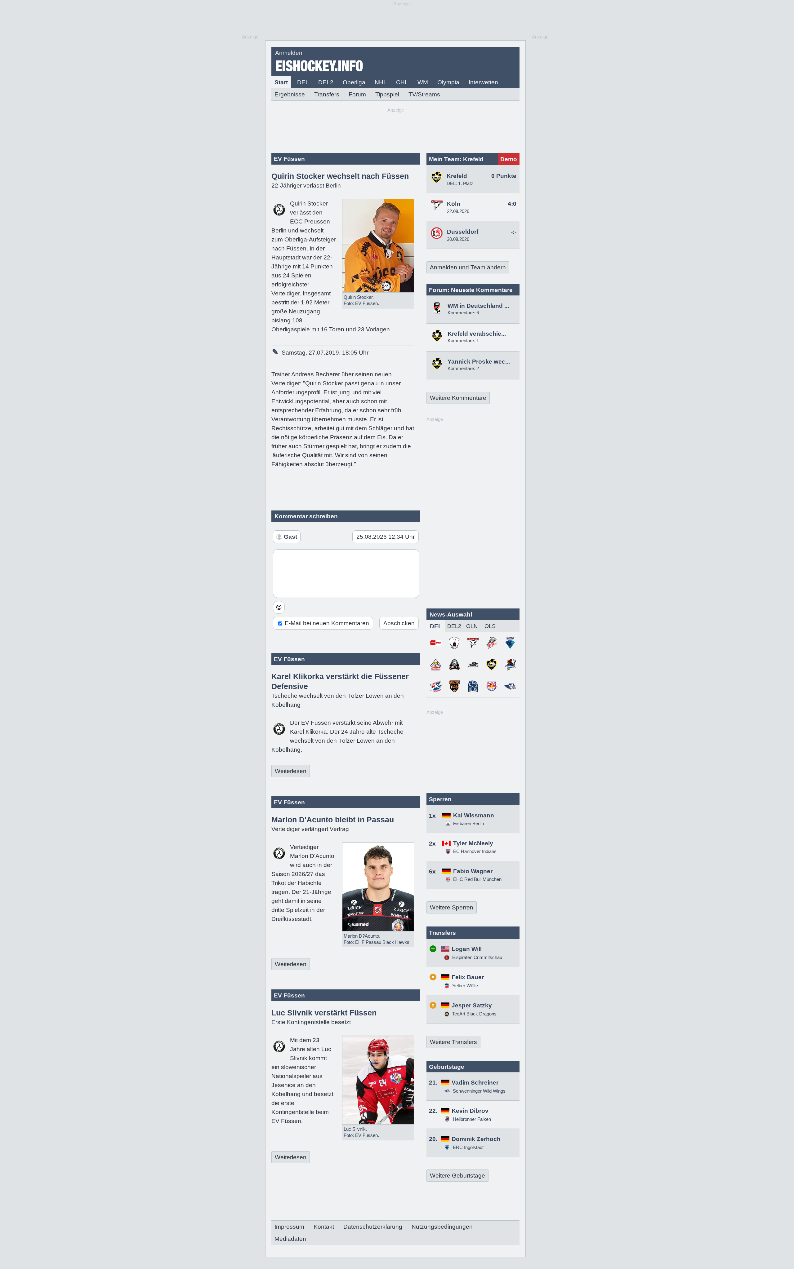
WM (422, 82)
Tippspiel (387, 94)
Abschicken (399, 623)
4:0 (512, 204)
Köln (453, 204)
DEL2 (325, 82)
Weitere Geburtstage (457, 1175)
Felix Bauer (468, 977)
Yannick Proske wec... (479, 361)
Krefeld (457, 176)
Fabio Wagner (473, 871)
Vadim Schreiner (475, 1082)
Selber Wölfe (464, 985)
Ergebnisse (289, 94)
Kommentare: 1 (463, 340)
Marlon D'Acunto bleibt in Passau (332, 819)
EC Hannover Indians (475, 851)
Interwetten (483, 82)
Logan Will (467, 949)
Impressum (289, 1226)
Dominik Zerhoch (476, 1139)
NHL (381, 82)
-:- (513, 231)
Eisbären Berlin (468, 823)
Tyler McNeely (473, 843)
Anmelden (288, 53)
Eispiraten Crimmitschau (476, 957)
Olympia (448, 82)
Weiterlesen (290, 771)
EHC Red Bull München (477, 879)
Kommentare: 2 (463, 368)
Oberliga (354, 82)
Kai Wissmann (473, 815)
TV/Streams (424, 94)
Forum (357, 94)
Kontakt (324, 1226)
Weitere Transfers (453, 1042)
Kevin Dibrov (470, 1111)
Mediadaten (290, 1239)
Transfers (326, 94)
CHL (402, 82)
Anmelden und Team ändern (468, 267)
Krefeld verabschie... (477, 333)
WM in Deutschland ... (478, 306)
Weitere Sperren (451, 907)
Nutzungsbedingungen (442, 1226)
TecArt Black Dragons (474, 1013)
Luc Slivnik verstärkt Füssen (324, 1012)
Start (281, 82)
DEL (303, 82)
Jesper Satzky (472, 1005)
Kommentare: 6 (463, 312)
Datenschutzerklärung (372, 1226)
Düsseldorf (462, 231)
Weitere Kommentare (458, 398)
